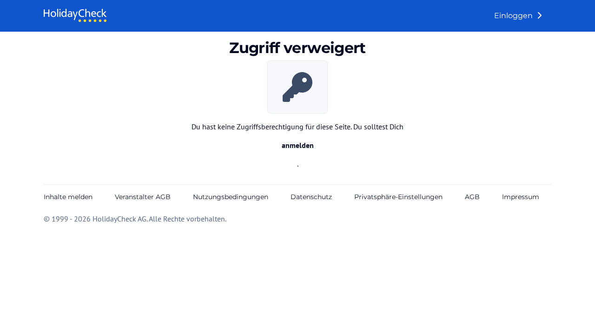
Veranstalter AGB (143, 197)
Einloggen (514, 15)
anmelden (298, 145)
